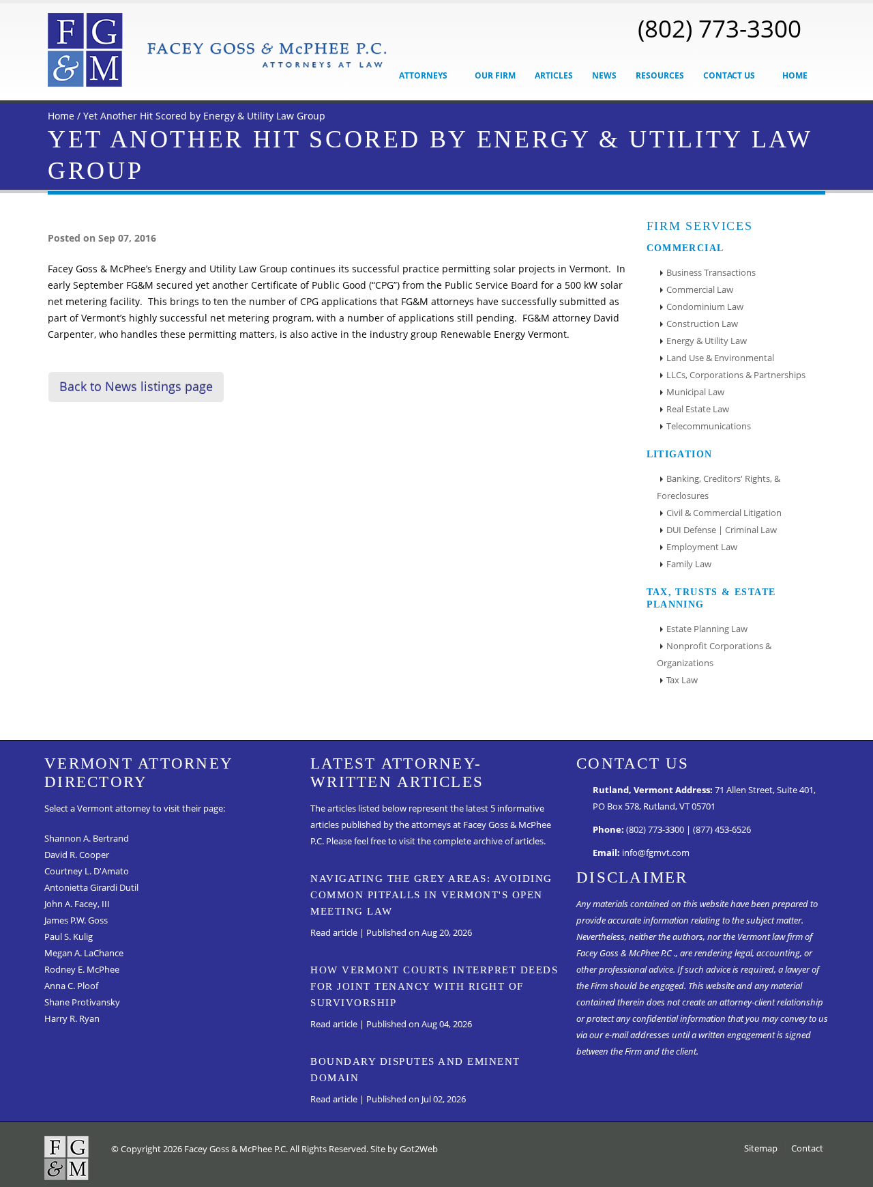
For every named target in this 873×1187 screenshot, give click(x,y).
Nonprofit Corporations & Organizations (714, 654)
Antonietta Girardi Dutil (91, 887)
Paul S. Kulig (68, 937)
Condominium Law (704, 307)
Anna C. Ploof (71, 986)
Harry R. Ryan (72, 1019)
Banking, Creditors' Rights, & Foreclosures (718, 487)
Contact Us (730, 75)
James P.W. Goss (76, 920)
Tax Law (682, 680)
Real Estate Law (697, 409)
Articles (554, 75)
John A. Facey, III (77, 904)
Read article (333, 933)
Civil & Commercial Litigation (724, 513)
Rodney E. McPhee (81, 969)
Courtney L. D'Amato (86, 871)
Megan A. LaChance (83, 953)
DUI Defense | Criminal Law (721, 530)
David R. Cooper (76, 855)
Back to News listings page (136, 386)
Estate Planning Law (707, 629)
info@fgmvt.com (656, 853)
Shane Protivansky (82, 1002)
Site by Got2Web (404, 1149)
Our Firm (495, 75)
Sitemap (761, 1148)
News (604, 75)
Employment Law (701, 547)
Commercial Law (699, 290)
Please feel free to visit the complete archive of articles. (436, 841)
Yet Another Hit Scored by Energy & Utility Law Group (204, 115)
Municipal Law (695, 392)
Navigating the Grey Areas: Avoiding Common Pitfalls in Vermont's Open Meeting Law (431, 895)
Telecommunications (708, 426)
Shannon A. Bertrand (86, 838)
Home (795, 75)
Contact (807, 1148)
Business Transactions (711, 272)
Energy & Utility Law (706, 341)
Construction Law (702, 324)
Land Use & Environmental (720, 358)
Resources (660, 75)
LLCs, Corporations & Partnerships (735, 375)
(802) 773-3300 (719, 28)
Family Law (688, 564)
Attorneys (424, 75)
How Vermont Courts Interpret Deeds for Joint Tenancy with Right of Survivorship (434, 986)
